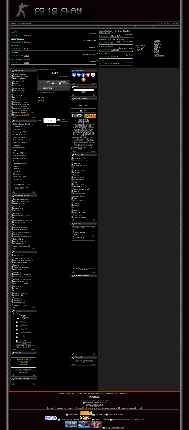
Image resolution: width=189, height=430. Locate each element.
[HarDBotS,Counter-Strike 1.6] (96, 427)
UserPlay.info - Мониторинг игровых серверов (83, 126)
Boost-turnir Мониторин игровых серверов (83, 131)
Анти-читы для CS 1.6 (20, 140)
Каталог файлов (19, 79)
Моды (15, 150)
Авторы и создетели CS (21, 246)
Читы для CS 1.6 (19, 126)
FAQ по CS (17, 97)
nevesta (156, 54)
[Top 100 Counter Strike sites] (113, 427)
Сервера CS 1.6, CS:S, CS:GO (83, 134)
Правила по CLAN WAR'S (22, 274)
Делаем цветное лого (20, 229)
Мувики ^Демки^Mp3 (20, 187)
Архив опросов (28, 345)
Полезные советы (19, 291)
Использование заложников (23, 260)
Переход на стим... (17, 39)
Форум (15, 83)
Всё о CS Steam (18, 239)
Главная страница (19, 74)
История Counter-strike (21, 201)
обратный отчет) (17, 45)
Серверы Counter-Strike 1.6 (84, 139)
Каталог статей (18, 81)
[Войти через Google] (93, 75)
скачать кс (77, 124)
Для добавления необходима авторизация (83, 268)
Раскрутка (83, 135)
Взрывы (16, 169)
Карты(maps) (17, 182)
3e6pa (156, 46)
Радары (16, 166)
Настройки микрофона (21, 225)
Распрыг (16, 265)
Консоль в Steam (19, 222)
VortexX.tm (103, 53)
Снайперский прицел (20, 227)
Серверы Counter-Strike (94, 405)
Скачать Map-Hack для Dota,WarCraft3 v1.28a (20, 109)
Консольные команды (21, 199)
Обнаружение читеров (21, 258)
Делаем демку (18, 234)
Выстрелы (16, 171)
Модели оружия (18, 148)
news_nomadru (159, 55)
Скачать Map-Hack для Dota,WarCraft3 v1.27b (20, 105)
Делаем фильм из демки (22, 232)
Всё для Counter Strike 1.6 (22, 124)
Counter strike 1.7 (19, 244)
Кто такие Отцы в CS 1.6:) (22, 281)
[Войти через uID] (74, 75)
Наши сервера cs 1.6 (124, 41)
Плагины (16, 179)
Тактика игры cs (19, 300)
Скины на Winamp (19, 163)
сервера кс (71, 408)
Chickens (16, 174)
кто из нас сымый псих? (19, 59)
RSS (176, 23)
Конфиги (16, 145)
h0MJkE (26, 56)
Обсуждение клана (89, 40)
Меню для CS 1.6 (19, 176)
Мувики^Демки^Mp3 (80, 217)
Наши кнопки (17, 100)
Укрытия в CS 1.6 (19, 255)
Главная (13, 23)
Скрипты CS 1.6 (18, 213)
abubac (26, 63)
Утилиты (76, 191)
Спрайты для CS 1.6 (20, 132)
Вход (29, 23)
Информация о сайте (20, 76)
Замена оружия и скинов (22, 277)
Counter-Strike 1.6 (19, 241)
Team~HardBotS (18, 93)
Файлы (47, 69)
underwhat (27, 35)
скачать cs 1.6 (83, 119)
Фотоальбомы (18, 86)
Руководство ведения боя (22, 279)
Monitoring (84, 142)
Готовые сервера (19, 137)
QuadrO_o (157, 44)
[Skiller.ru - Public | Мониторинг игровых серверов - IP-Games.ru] (77, 117)
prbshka (156, 52)
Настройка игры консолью (22, 220)
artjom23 (115, 56)
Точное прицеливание (21, 267)
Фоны (15, 161)
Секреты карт (18, 295)
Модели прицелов (19, 155)
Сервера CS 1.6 (83, 121)
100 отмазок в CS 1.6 (20, 284)
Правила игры (18, 208)
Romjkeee (115, 50)
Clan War (129, 55)
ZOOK (26, 49)
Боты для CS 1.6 (19, 134)
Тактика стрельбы (19, 303)
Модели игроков (78, 179)
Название (14, 52)
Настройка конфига (20, 218)
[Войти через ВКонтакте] (79, 75)
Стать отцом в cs (19, 270)
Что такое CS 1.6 (19, 204)
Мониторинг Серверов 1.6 (22, 102)
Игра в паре (17, 286)
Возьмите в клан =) (106, 46)
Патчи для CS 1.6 (19, 129)
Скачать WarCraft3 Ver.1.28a (23, 112)
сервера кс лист (61, 408)
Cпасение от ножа (19, 305)
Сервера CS (51, 408)
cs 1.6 (140, 408)
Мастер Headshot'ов (20, 293)
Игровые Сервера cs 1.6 (84, 143)
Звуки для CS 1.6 (19, 142)
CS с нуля (16, 206)
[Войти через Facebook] (83, 75)
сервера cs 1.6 (83, 122)
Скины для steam (19, 158)
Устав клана (17, 95)
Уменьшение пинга (20, 263)
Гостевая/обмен (18, 88)
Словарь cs (17, 272)
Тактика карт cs (18, 298)
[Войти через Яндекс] (88, 75)
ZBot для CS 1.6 (18, 211)
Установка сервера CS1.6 (22, 236)
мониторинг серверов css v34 (81, 147)
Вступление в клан (125, 48)
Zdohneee (27, 42)
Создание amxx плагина (21, 215)
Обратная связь (19, 90)
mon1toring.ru (94, 406)
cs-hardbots (62, 81)
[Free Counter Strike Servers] (71, 427)
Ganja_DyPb (116, 36)
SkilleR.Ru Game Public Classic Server (112, 39)
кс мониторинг (92, 408)
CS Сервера (122, 408)
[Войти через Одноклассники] (83, 80)
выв (12, 32)
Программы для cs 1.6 (21, 184)
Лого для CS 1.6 (18, 153)
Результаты (18, 345)
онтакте (21, 115)
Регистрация (21, 23)
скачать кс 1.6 (79, 129)
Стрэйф (16, 288)
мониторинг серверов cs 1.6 (107, 408)
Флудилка (92, 33)
